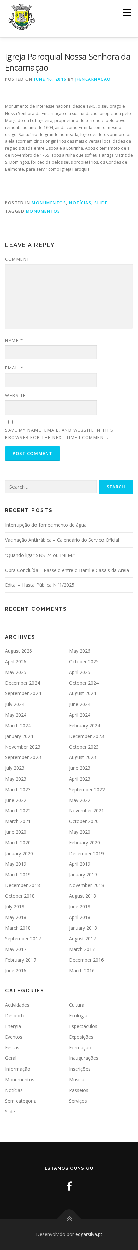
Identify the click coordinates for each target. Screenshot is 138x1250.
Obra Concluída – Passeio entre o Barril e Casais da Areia (67, 570)
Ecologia (78, 1015)
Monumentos (49, 203)
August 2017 (82, 938)
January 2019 (83, 874)
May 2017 (15, 949)
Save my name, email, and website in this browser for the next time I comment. (59, 433)
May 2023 (15, 779)
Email (14, 368)
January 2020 (19, 853)
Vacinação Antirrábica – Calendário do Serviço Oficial (62, 540)
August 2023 (82, 757)
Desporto (15, 1015)
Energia (13, 1026)
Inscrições (80, 1068)
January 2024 (19, 736)
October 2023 (84, 747)
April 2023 (79, 779)
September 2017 (23, 938)
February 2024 (84, 725)
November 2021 (86, 810)
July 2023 (14, 768)
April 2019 (79, 864)
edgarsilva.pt (88, 1234)
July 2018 (14, 906)
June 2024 (79, 704)
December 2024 (22, 683)
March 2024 (18, 725)
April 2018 (79, 917)
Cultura (76, 1005)
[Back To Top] (69, 1218)
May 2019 (15, 864)
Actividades (17, 1005)
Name (14, 340)
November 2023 (22, 747)
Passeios (78, 1090)
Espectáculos (83, 1026)
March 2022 (18, 810)
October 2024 (84, 683)
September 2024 (23, 693)
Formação (80, 1047)
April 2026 (15, 661)
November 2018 (86, 885)
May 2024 (15, 715)
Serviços (78, 1101)
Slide (101, 203)
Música (76, 1079)
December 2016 (86, 960)
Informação (17, 1068)
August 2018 (82, 896)
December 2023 (86, 736)
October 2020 (84, 821)
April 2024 (79, 715)
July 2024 (14, 704)
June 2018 (79, 906)
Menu (126, 12)
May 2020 (79, 832)
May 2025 (15, 672)
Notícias (80, 203)
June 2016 (15, 970)
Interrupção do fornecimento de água (46, 525)
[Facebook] (69, 1186)
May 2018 (15, 917)
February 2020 (84, 842)
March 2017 (82, 949)
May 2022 (79, 800)
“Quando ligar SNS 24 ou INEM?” (40, 555)
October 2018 (20, 896)
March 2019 (18, 874)
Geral (10, 1058)
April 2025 (79, 672)
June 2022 (15, 800)
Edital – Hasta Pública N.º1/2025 (39, 585)
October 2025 (84, 661)
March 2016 (82, 970)
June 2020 (15, 832)
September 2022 (87, 789)
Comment (17, 259)
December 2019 (86, 853)
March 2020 (18, 842)
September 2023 (23, 757)
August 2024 (82, 693)
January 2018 (83, 928)
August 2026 (18, 651)
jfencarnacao (93, 79)
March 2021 (18, 821)
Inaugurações (83, 1058)
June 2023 (79, 768)
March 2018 (18, 928)
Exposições (81, 1037)
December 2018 (22, 885)
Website (15, 395)
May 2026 (79, 651)
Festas (12, 1047)
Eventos (13, 1037)
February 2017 (20, 960)
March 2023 (18, 789)
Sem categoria (21, 1101)
